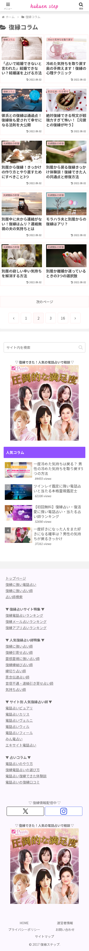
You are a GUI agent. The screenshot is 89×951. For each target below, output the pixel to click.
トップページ (15, 578)
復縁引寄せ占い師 (19, 652)
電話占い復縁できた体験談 (26, 775)
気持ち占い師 (15, 689)
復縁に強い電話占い (20, 584)
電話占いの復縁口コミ (22, 782)
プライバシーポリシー (24, 929)
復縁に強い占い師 (19, 590)
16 (63, 318)
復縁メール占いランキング (26, 621)
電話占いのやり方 (19, 763)
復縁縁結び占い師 (19, 664)
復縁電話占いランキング (24, 615)
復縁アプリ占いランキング (26, 627)
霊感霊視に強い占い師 (22, 658)
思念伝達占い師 (17, 677)
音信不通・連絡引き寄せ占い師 (29, 683)
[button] (81, 347)
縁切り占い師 (15, 670)
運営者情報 (65, 923)
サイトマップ (44, 936)
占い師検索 (14, 596)
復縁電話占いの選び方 (22, 769)
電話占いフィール (19, 732)
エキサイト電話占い (20, 745)
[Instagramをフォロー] (63, 811)
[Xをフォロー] (25, 811)
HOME (24, 923)
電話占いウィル (17, 726)
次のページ (44, 301)
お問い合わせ (65, 929)
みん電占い (14, 738)
